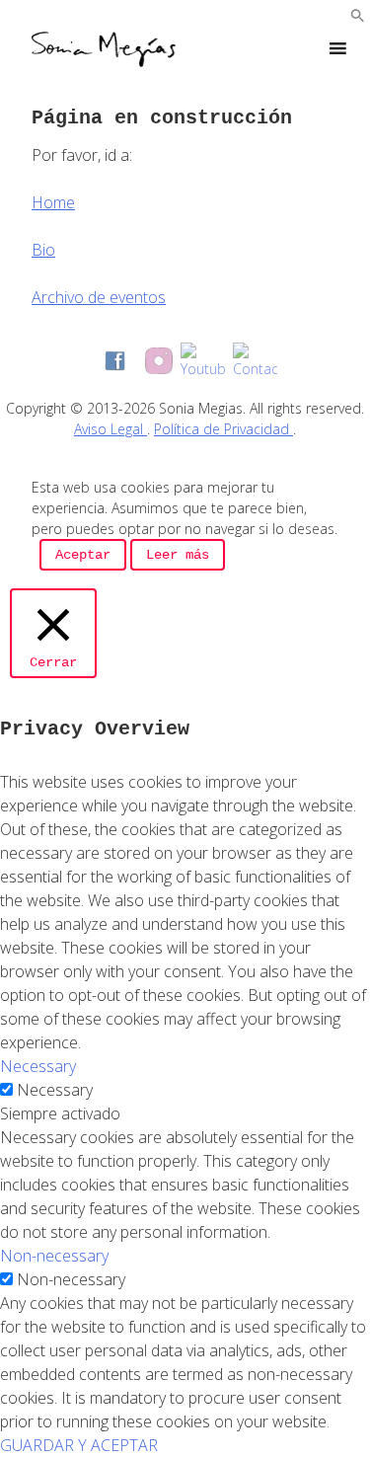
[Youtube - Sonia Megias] (203, 361)
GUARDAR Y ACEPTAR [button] (79, 1445)
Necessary (55, 1090)
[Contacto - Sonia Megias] (255, 361)
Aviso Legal (110, 429)
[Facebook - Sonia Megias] (115, 361)
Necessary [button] (38, 1066)
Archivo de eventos (99, 297)
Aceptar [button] (83, 555)
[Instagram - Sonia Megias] (159, 361)
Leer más (177, 555)
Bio (43, 250)
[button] (357, 17)
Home (53, 202)
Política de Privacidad (223, 429)
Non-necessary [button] (54, 1255)
